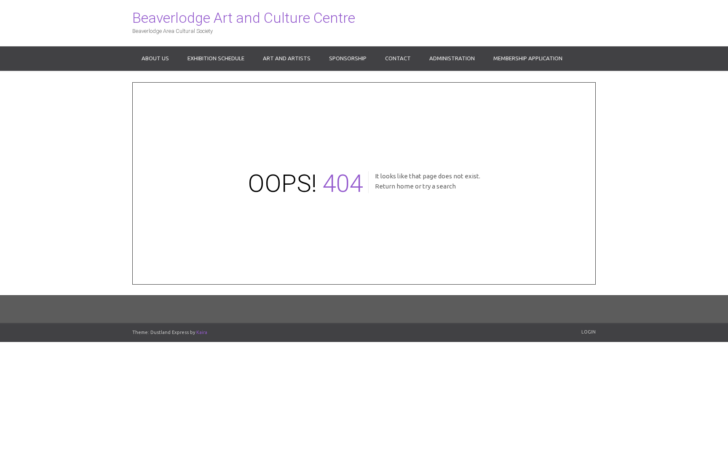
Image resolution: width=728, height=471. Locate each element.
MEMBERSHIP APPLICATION (527, 58)
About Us (155, 58)
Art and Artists (286, 58)
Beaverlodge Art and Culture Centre (243, 17)
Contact (398, 58)
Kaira (201, 332)
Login (588, 331)
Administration (452, 58)
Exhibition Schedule (215, 58)
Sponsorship (348, 58)
